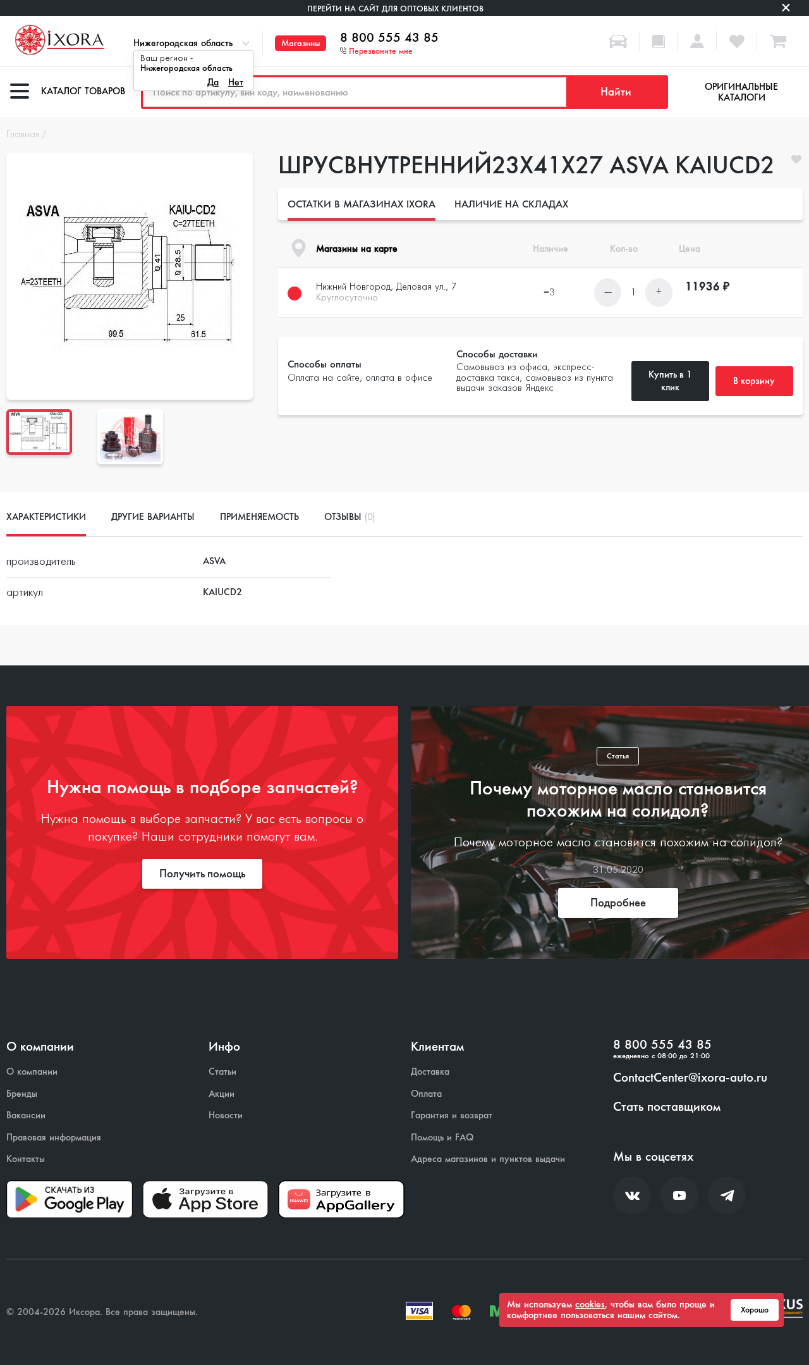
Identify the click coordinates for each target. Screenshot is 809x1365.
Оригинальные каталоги (741, 92)
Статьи (222, 1071)
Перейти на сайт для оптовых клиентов (395, 8)
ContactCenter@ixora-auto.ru (690, 1078)
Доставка (430, 1071)
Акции (221, 1094)
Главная (23, 134)
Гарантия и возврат (451, 1115)
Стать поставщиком (667, 1107)
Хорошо (755, 1310)
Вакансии (26, 1115)
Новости (226, 1115)
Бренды (21, 1094)
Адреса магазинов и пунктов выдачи (488, 1159)
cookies (590, 1304)
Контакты (25, 1159)
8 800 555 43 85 (389, 38)
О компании (32, 1071)
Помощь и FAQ (442, 1137)
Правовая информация (53, 1137)
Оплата (426, 1094)
